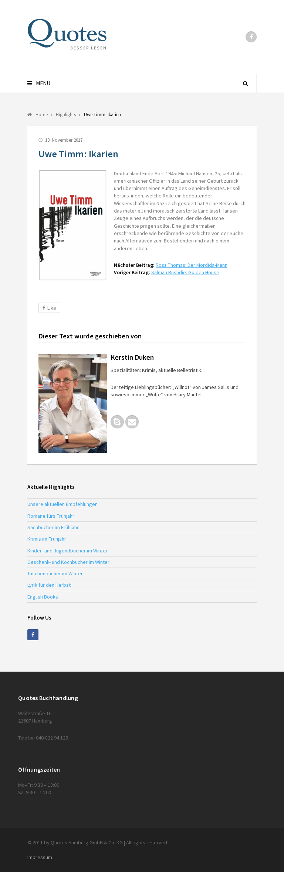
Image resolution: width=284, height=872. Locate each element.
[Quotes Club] (67, 33)
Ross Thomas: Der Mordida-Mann (191, 265)
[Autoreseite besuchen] (72, 403)
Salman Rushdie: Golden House (185, 272)
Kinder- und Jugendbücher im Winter (67, 550)
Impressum (39, 857)
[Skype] (117, 421)
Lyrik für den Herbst (49, 585)
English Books (42, 596)
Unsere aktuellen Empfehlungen (62, 504)
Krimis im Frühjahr (46, 538)
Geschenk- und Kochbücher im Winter (68, 562)
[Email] (132, 421)
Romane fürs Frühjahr (50, 516)
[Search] (245, 83)
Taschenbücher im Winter (55, 573)
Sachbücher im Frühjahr (53, 527)
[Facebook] (251, 36)
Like (51, 307)
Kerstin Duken (132, 357)
